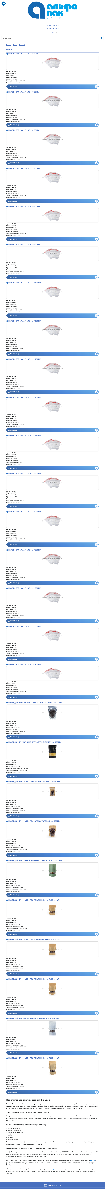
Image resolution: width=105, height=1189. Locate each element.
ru (49, 32)
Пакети (15, 45)
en (56, 32)
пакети (92, 1160)
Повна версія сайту (54, 1185)
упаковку (51, 1169)
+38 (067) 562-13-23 (52, 25)
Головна (8, 45)
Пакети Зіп (22, 45)
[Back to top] (101, 1178)
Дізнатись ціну (13, 86)
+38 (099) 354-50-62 (52, 28)
